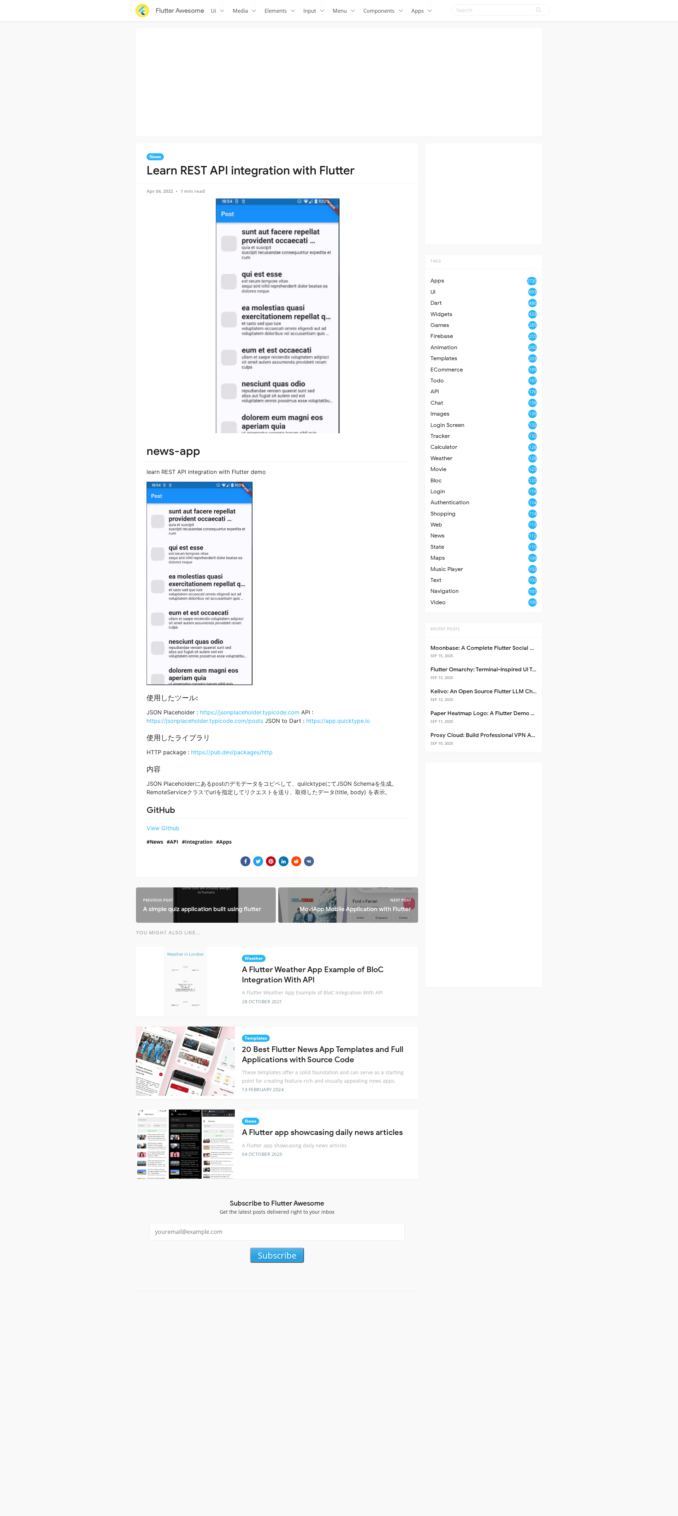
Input (309, 10)
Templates (256, 1038)
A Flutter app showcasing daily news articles (322, 1132)
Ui (213, 10)
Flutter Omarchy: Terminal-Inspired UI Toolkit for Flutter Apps (510, 669)
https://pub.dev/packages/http (232, 752)
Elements (275, 10)
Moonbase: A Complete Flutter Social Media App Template (507, 648)
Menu (340, 10)
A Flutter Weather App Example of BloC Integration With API (312, 975)
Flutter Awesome (180, 10)
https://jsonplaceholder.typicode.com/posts (205, 720)
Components (378, 10)
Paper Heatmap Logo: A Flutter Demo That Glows (495, 713)
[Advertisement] (339, 81)
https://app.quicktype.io (338, 720)
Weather (254, 958)
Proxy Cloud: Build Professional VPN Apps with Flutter (501, 735)
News (155, 157)
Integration (199, 841)
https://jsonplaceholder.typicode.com (249, 712)
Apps (417, 10)
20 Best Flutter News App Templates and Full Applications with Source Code (322, 1054)
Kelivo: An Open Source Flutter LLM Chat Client (492, 691)
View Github (163, 828)
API (174, 841)
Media (240, 10)
